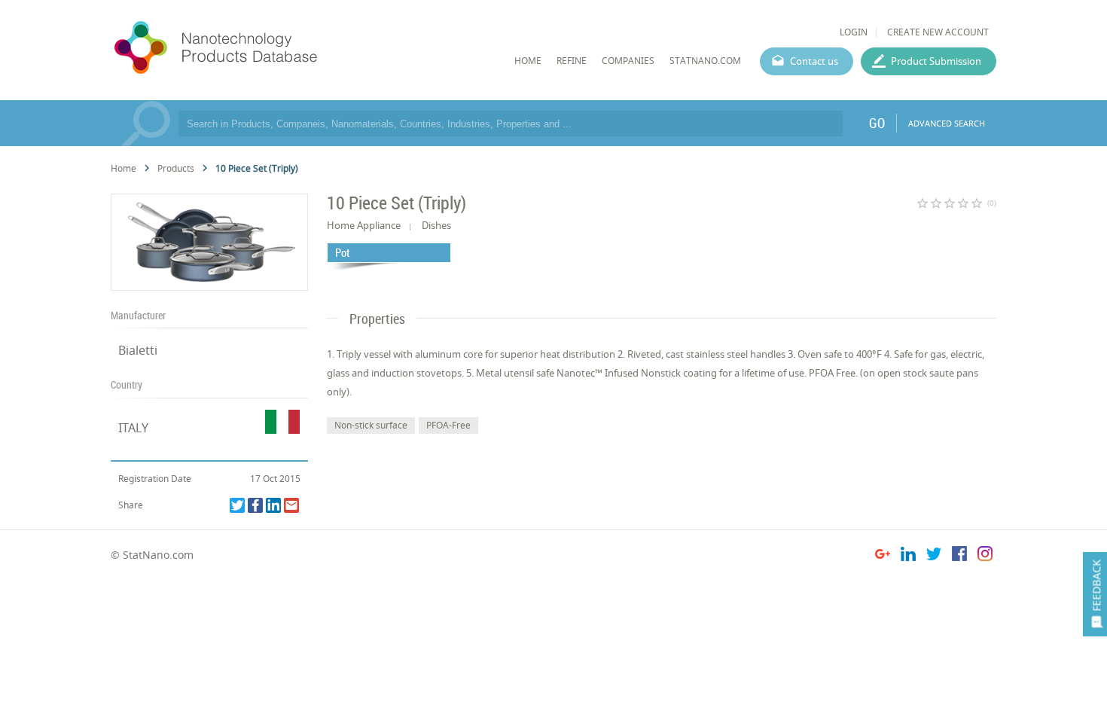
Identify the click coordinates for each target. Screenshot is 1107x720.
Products (175, 168)
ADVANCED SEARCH (946, 123)
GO (877, 123)
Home (123, 168)
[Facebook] (255, 505)
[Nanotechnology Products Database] (260, 48)
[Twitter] (237, 505)
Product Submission (936, 61)
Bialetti (137, 350)
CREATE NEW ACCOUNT (938, 32)
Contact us (814, 61)
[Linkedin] (273, 505)
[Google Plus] (882, 556)
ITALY (133, 427)
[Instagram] (985, 556)
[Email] (291, 505)
